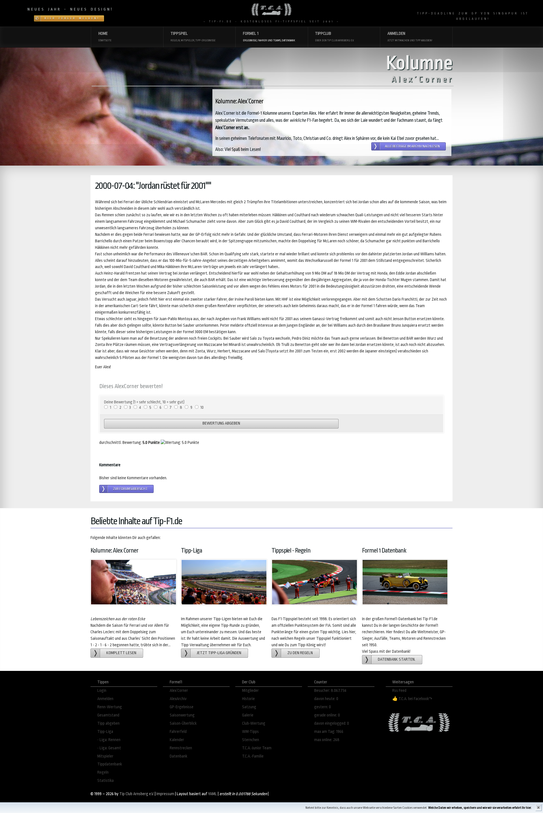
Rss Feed (399, 690)
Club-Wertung (253, 723)
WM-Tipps (250, 731)
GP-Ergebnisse (181, 707)
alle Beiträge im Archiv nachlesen (412, 146)
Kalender (177, 739)
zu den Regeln (300, 653)
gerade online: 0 (327, 715)
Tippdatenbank (109, 764)
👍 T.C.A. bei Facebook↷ (412, 698)
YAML (212, 793)
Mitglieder (250, 690)
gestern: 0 (322, 707)
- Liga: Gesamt (109, 748)
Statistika (105, 780)
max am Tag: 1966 (328, 731)
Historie (248, 698)
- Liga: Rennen (108, 739)
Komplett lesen (121, 653)
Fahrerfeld (178, 731)
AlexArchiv (178, 698)
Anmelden (105, 698)
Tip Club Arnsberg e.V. (136, 793)
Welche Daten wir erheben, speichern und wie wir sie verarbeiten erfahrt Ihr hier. (480, 808)
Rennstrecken (181, 748)
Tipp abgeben (108, 723)
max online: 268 (326, 739)
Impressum (165, 793)
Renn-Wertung (109, 707)
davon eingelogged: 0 (331, 723)
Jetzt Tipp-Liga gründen (219, 653)
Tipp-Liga (105, 731)
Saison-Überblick (183, 723)
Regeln (103, 772)
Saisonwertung (182, 715)
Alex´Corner (179, 690)
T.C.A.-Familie (253, 756)
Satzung (249, 707)
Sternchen (250, 739)
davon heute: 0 (326, 698)
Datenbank (178, 756)
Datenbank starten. (396, 659)
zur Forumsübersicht (130, 489)
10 (202, 407)
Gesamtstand (108, 715)
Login (101, 690)
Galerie (247, 715)
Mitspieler (105, 756)
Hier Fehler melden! (72, 18)
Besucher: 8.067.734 (330, 690)
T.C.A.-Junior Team (257, 748)
